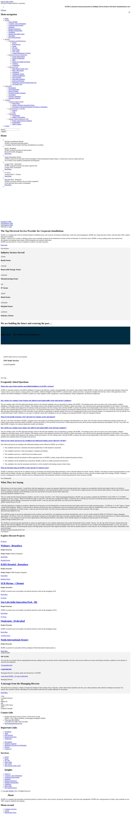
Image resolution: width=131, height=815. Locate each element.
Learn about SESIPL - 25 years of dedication (14, 676)
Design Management (18, 56)
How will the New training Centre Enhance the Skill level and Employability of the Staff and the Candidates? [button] (36, 400)
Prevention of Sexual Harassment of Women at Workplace (29, 107)
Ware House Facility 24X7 (13, 766)
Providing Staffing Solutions (17, 93)
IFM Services (16, 44)
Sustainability (16, 122)
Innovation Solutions (18, 79)
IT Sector (3, 541)
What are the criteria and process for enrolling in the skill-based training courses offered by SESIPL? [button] (33, 440)
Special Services (13, 67)
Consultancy (12, 95)
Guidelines (11, 32)
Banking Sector (5, 579)
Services (7, 39)
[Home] (3, 10)
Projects (14, 110)
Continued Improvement (15, 25)
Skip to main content (7, 1)
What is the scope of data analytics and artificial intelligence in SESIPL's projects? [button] (27, 386)
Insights (7, 20)
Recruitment (12, 88)
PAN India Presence (14, 37)
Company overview (11, 809)
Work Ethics (16, 103)
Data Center (16, 49)
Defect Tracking (13, 91)
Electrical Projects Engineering (17, 55)
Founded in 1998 (6, 221)
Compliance (16, 65)
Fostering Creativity (14, 98)
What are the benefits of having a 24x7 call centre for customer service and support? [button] (28, 417)
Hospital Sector (5, 560)
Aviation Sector (5, 635)
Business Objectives (14, 29)
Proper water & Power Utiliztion (22, 121)
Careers (7, 811)
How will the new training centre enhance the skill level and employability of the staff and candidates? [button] (33, 428)
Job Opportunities (13, 89)
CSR (13, 112)
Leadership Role (6, 669)
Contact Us (8, 749)
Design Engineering (18, 58)
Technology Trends (18, 74)
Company (8, 100)
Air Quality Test (17, 84)
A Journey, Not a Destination (17, 23)
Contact (7, 126)
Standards (11, 27)
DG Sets (14, 48)
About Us (8, 774)
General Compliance (14, 96)
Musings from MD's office (16, 34)
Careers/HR (8, 86)
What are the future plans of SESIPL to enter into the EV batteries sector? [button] (25, 468)
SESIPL (11, 791)
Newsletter (11, 36)
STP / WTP (15, 51)
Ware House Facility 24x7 (20, 69)
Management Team (10, 812)
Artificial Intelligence (18, 75)
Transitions (8, 732)
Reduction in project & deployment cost (24, 82)
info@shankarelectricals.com (13, 723)
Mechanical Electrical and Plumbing (15, 745)
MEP (13, 60)
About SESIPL (13, 22)
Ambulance (15, 72)
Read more (4, 245)
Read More (8, 153)
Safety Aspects (16, 124)
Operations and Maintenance (17, 41)
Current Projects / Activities (16, 108)
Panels (14, 46)
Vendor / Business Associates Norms (23, 105)
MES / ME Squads (18, 70)
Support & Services (10, 737)
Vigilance (15, 63)
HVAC (14, 43)
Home (6, 18)
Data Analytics (16, 77)
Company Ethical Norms (15, 102)
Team (6, 733)
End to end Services (18, 81)
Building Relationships (15, 30)
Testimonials (12, 114)
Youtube (4, 795)
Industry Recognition (18, 117)
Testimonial (8, 738)
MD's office (8, 786)
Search (3, 129)
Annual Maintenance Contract (21, 53)
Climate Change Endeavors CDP (18, 119)
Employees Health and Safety (21, 62)
